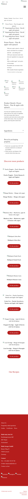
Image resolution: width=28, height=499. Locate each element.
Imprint (25, 491)
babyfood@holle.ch (11, 463)
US (7, 2)
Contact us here (5, 466)
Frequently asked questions (8, 425)
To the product (14, 183)
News (15, 428)
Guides (3, 428)
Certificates (9, 428)
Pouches (10, 18)
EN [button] (3, 2)
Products (6, 18)
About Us (3, 423)
